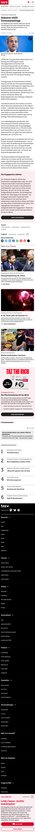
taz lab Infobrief (5, 697)
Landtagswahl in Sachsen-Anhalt (11, 571)
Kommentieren (12, 234)
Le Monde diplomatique (8, 746)
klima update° (5, 660)
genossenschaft (6, 624)
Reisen (3, 763)
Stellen (3, 603)
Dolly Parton (4, 575)
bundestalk (4, 652)
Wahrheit (3, 550)
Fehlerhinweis (21, 234)
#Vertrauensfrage (25, 227)
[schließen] (32, 796)
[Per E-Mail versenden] (2, 241)
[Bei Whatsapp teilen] (17, 241)
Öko (2, 526)
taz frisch (4, 689)
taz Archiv (4, 751)
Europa (15, 10)
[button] (33, 2)
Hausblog (4, 595)
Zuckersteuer (5, 563)
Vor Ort (3, 714)
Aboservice (4, 792)
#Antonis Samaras (6, 227)
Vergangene (4, 722)
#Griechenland (16, 227)
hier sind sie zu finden (25, 438)
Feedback (4, 788)
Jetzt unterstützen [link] (17, 217)
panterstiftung (5, 636)
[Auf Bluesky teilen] (9, 241)
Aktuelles (4, 591)
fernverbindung (5, 656)
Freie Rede (4, 669)
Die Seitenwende (6, 599)
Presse (3, 607)
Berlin (2, 542)
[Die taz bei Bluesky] (15, 511)
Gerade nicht (26, 797)
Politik (9, 10)
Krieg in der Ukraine (7, 567)
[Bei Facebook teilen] (13, 241)
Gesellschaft (4, 530)
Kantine (3, 767)
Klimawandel (5, 579)
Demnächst (4, 709)
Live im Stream (5, 718)
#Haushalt (3, 229)
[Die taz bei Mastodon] (11, 511)
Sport (2, 538)
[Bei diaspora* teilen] (21, 241)
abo (2, 620)
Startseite (3, 10)
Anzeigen (4, 775)
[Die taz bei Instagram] (18, 511)
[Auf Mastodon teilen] (6, 241)
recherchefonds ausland (8, 632)
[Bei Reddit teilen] (24, 241)
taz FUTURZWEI (5, 742)
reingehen (4, 673)
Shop (2, 771)
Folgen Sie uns (4, 510)
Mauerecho (4, 665)
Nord (2, 546)
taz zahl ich (4, 628)
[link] (5, 7)
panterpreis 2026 (6, 640)
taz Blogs (4, 738)
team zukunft (5, 685)
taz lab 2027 (4, 726)
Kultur (3, 534)
